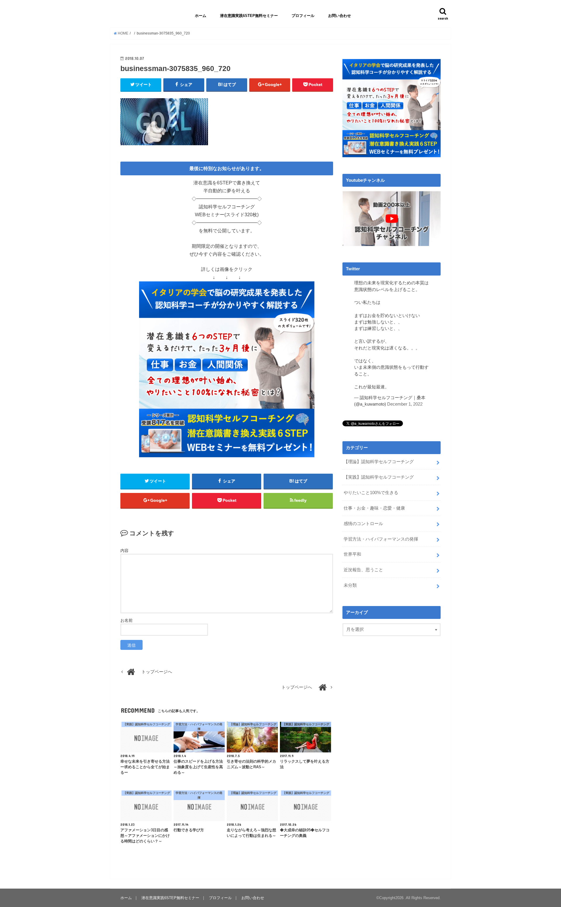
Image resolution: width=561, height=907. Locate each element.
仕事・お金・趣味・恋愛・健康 (374, 508)
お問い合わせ (339, 15)
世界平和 (352, 554)
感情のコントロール (363, 523)
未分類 (350, 585)
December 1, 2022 (405, 404)
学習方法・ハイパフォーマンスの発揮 (381, 539)
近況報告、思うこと (363, 569)
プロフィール (303, 15)
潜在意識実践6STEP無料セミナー (249, 15)
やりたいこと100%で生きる (371, 492)
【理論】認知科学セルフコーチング (379, 461)
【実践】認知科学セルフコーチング (379, 477)
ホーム (200, 15)
